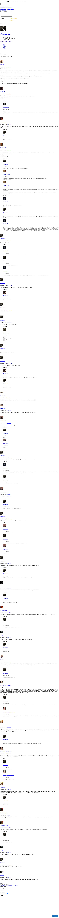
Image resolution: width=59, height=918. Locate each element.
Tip (9, 41)
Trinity (1, 635)
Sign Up (11, 20)
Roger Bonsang (2, 420)
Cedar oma (2, 64)
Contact (10, 885)
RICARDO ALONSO (3, 610)
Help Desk (5, 885)
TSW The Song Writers (4, 812)
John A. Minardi (6, 107)
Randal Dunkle (2, 395)
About (1, 885)
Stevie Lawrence (9, 310)
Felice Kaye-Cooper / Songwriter (5, 685)
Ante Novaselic (5, 201)
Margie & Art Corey (3, 147)
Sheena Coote (9, 66)
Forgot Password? (13, 18)
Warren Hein (2, 724)
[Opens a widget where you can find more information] (55, 916)
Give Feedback (15, 885)
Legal (8, 885)
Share (11, 41)
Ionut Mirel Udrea (3, 91)
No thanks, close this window (5, 7)
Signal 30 (2, 659)
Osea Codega (2, 585)
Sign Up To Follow (4, 41)
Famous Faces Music (10, 350)
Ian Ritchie (2, 875)
